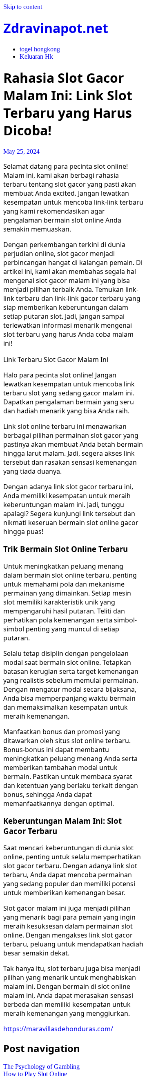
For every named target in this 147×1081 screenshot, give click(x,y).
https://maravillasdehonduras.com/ (58, 1028)
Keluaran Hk (36, 56)
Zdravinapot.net (55, 28)
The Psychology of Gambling (41, 1066)
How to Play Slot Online (35, 1073)
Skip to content (22, 6)
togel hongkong (40, 49)
